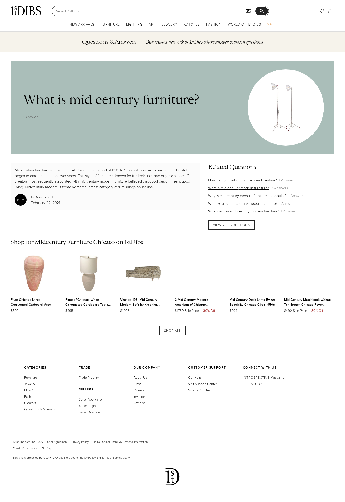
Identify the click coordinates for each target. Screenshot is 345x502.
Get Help (194, 377)
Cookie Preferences (25, 448)
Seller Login (87, 405)
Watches (192, 24)
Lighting (134, 24)
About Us (140, 377)
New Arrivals (81, 24)
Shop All (172, 330)
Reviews (139, 403)
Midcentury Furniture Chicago (75, 241)
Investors (140, 396)
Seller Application (91, 399)
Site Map (47, 448)
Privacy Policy (80, 442)
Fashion (214, 24)
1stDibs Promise (199, 390)
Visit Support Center (202, 384)
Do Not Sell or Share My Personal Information (120, 442)
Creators (30, 403)
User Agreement (57, 442)
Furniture (110, 24)
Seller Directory (90, 412)
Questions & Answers (39, 409)
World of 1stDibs (244, 24)
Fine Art (29, 390)
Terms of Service (112, 458)
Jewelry (169, 24)
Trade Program (89, 377)
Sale (271, 24)
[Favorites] (322, 11)
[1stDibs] (26, 10)
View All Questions (231, 225)
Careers (139, 390)
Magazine (263, 377)
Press (137, 384)
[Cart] (330, 11)
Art (152, 24)
